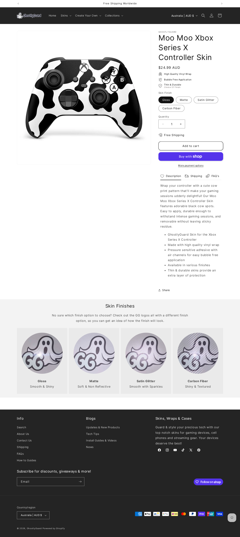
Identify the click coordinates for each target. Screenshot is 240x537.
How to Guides (26, 460)
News (89, 447)
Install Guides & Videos (101, 440)
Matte (184, 99)
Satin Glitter (206, 99)
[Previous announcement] (18, 3)
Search (21, 427)
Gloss (166, 99)
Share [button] (166, 290)
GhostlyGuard (34, 528)
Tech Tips (92, 433)
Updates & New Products (103, 427)
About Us (23, 433)
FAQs (20, 453)
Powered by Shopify (54, 528)
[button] (65, 15)
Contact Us (24, 440)
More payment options (190, 165)
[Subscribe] (80, 481)
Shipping (23, 447)
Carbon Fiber (171, 108)
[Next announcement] (222, 3)
